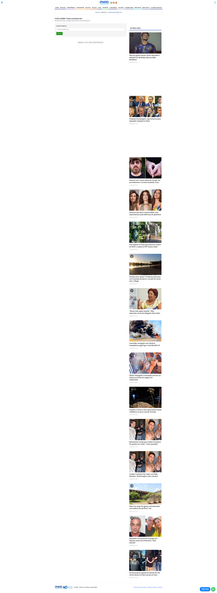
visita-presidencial (115, 12)
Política (88, 7)
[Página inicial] (104, 2)
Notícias (63, 7)
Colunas (121, 7)
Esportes (105, 7)
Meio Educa (146, 7)
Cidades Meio (129, 7)
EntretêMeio (71, 7)
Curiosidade (80, 7)
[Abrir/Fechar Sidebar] (2, 3)
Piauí (99, 7)
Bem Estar (138, 7)
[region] (145, 80)
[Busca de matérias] (215, 3)
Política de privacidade (140, 587)
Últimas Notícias (156, 7)
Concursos (113, 7)
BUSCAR (59, 33)
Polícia (94, 7)
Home (57, 7)
